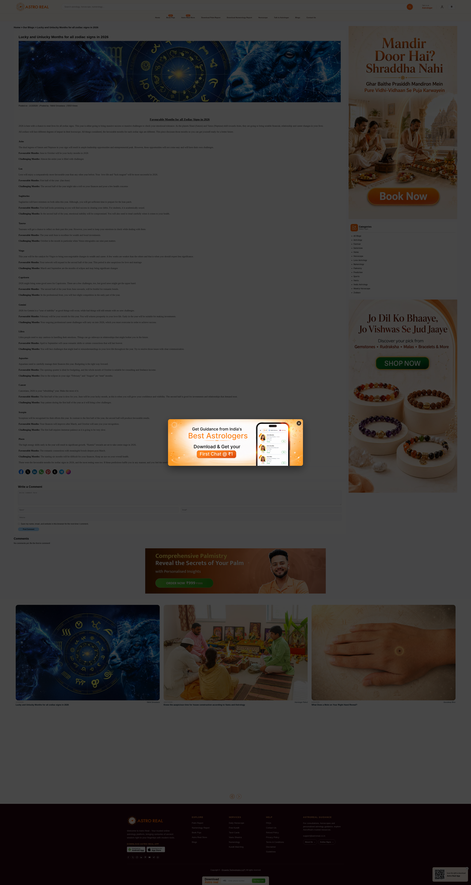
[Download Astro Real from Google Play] (235, 442)
